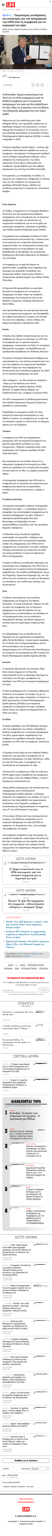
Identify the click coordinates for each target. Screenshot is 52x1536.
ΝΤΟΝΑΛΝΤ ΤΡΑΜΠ (29, 969)
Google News (34, 954)
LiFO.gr (22, 954)
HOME (4, 9)
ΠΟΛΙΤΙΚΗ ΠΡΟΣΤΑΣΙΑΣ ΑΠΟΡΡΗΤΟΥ (32, 994)
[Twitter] (49, 65)
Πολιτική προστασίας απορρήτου (32, 1521)
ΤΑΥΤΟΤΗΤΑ (26, 1499)
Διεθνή (18, 9)
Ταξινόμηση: (25, 1469)
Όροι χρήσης (12, 1521)
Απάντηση (30, 1486)
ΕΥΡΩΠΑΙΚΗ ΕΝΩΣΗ (36, 965)
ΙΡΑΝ (17, 969)
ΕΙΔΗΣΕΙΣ (11, 9)
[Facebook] (45, 65)
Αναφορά (6, 1486)
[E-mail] (42, 85)
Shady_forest (12, 1475)
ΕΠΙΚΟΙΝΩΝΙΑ (26, 1502)
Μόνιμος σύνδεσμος (18, 1486)
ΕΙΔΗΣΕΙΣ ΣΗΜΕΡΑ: (13, 917)
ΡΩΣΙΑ (22, 965)
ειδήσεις (27, 956)
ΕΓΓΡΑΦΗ (44, 990)
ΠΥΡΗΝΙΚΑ (8, 969)
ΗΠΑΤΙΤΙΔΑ (43, 969)
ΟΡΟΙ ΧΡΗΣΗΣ (12, 994)
